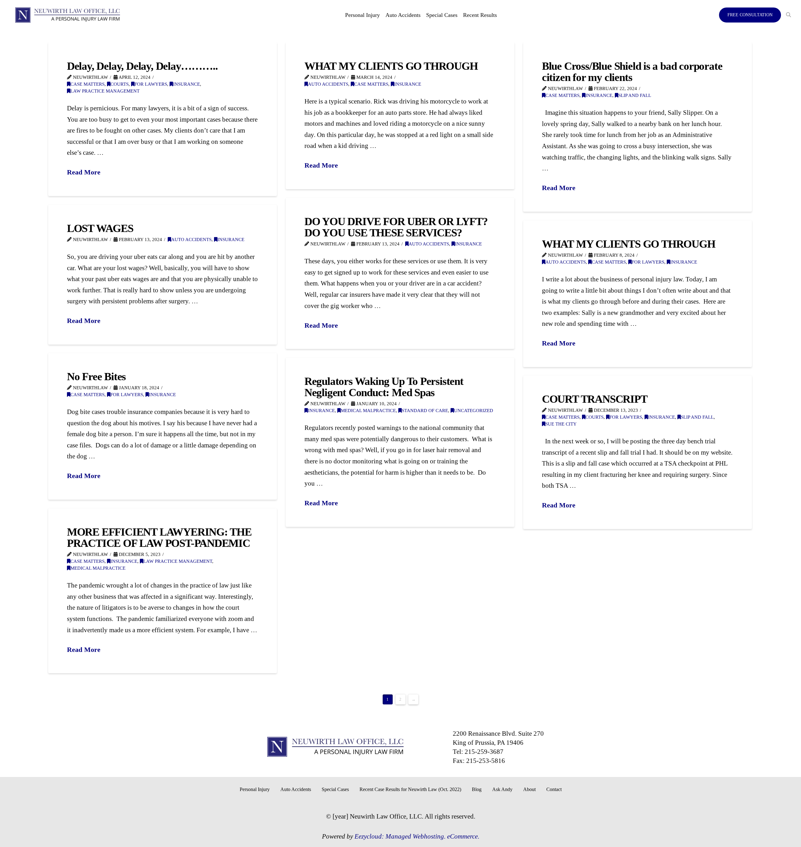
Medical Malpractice (368, 410)
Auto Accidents (328, 84)
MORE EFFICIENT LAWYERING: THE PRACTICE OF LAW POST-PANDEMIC (159, 537)
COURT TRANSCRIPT (594, 399)
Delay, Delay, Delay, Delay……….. (142, 66)
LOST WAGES (100, 228)
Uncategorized (473, 410)
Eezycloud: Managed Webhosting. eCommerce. (417, 836)
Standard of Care (425, 410)
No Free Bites (96, 376)
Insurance (186, 84)
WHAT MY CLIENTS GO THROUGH (391, 66)
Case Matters (87, 84)
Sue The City (561, 423)
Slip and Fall (634, 95)
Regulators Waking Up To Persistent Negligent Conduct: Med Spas (383, 386)
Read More (83, 172)
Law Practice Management (105, 90)
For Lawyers (151, 84)
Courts (119, 84)
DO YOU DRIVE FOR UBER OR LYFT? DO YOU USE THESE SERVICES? (396, 227)
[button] (788, 15)
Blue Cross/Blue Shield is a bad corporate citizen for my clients (632, 71)
